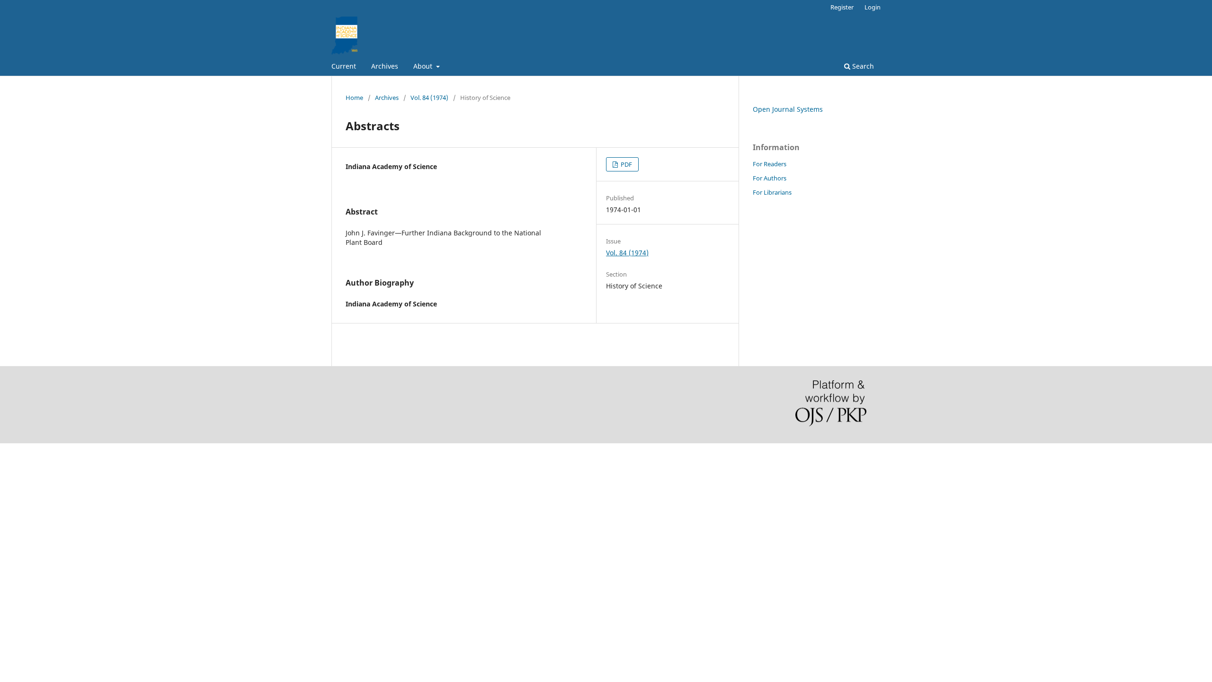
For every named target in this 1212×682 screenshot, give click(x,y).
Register (842, 7)
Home (354, 97)
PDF (625, 164)
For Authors (769, 178)
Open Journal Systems (788, 109)
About (423, 66)
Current (343, 66)
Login (872, 7)
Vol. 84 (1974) (429, 97)
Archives (384, 66)
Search (862, 66)
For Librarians (772, 192)
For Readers (769, 164)
